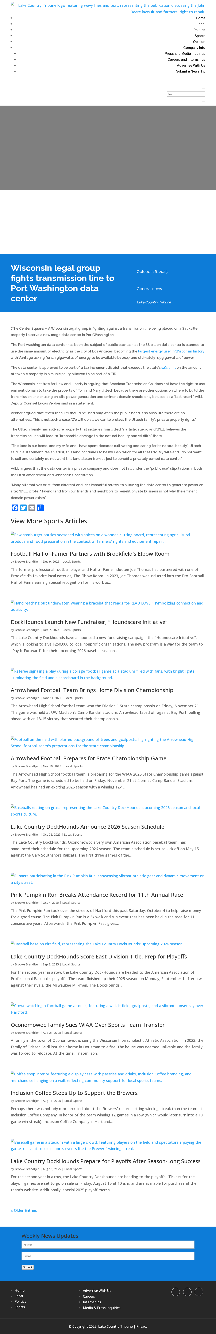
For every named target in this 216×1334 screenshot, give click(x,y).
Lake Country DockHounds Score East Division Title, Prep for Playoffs (99, 956)
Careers (89, 1296)
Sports (200, 36)
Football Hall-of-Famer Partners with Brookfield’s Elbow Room (90, 553)
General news (149, 289)
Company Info (194, 47)
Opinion (199, 42)
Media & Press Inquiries (101, 1307)
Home (200, 18)
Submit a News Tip (190, 71)
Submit (27, 1267)
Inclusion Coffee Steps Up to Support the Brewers (74, 1093)
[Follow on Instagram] (199, 1292)
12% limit (168, 368)
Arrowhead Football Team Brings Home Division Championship (92, 690)
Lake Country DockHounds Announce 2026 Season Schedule (87, 826)
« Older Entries (24, 1210)
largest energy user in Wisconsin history (171, 351)
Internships (92, 1302)
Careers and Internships (186, 59)
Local (201, 24)
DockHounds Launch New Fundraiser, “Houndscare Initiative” (89, 622)
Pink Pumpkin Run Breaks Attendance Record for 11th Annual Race (97, 894)
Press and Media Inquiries (185, 53)
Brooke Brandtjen (27, 561)
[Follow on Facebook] (175, 1292)
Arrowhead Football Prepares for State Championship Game (88, 758)
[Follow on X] (187, 1292)
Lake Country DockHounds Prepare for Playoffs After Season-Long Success (106, 1161)
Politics (199, 30)
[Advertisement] (108, 222)
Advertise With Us (191, 65)
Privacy (141, 1326)
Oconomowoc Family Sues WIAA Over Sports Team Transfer (88, 1024)
